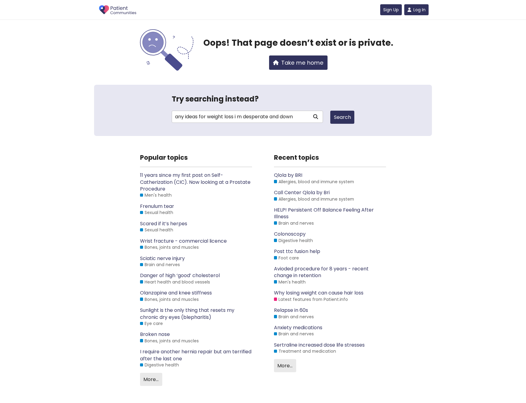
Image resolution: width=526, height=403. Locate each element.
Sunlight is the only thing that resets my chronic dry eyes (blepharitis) (187, 313)
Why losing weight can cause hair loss (318, 293)
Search (342, 117)
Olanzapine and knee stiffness (176, 293)
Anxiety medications (298, 327)
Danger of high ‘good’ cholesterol (180, 275)
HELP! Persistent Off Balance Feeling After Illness (324, 213)
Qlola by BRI (288, 175)
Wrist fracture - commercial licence (183, 241)
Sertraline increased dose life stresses (319, 345)
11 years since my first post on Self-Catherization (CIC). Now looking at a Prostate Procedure (195, 182)
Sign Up (391, 10)
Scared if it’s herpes (163, 223)
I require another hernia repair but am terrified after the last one (195, 355)
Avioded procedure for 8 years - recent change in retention (321, 272)
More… (151, 379)
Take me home (302, 62)
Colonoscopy (290, 234)
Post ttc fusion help (297, 251)
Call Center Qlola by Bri (302, 192)
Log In (419, 10)
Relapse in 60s (291, 310)
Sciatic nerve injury (162, 258)
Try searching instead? (215, 99)
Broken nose (155, 334)
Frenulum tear (157, 206)
